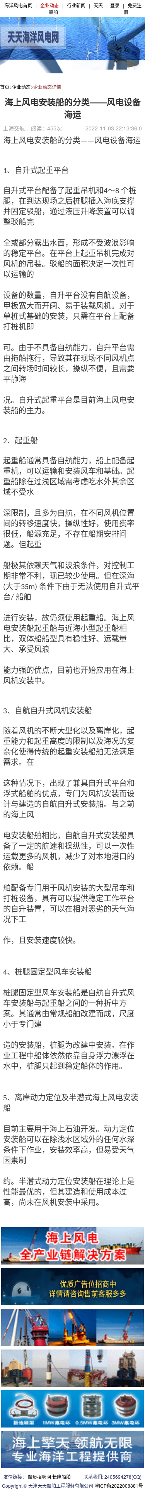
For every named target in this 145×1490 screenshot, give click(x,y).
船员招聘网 (39, 1476)
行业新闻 (76, 5)
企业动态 (49, 5)
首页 (4, 86)
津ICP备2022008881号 (118, 1485)
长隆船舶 (61, 1476)
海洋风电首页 (18, 5)
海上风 (22, 814)
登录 (114, 5)
